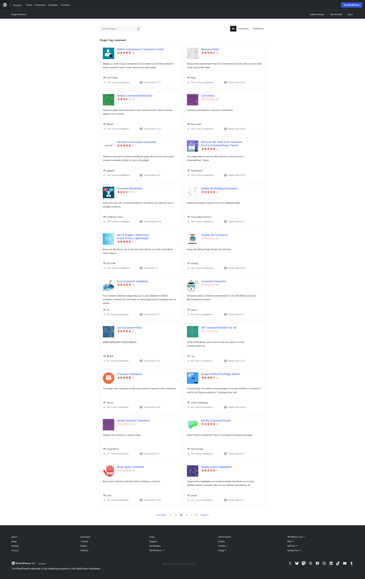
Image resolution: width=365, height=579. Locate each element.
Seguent (205, 515)
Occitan (42, 563)
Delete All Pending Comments (219, 188)
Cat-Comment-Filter (129, 327)
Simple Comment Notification (135, 95)
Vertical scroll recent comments (136, 142)
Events (221, 541)
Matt (290, 541)
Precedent (161, 515)
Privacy (14, 550)
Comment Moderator (130, 188)
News (14, 541)
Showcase (85, 537)
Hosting (15, 546)
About (14, 537)
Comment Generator (213, 281)
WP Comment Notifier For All (218, 327)
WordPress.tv (157, 550)
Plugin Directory (19, 14)
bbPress (292, 546)
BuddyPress (294, 550)
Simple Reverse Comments (133, 420)
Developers (155, 546)
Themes (84, 541)
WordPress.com (296, 537)
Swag (222, 550)
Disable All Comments (214, 234)
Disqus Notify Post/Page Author (220, 374)
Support (153, 541)
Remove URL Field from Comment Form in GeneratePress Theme (221, 144)
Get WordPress (351, 5)
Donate (223, 546)
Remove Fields (210, 49)
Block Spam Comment (130, 466)
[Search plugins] (138, 29)
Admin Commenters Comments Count (140, 49)
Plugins (83, 546)
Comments (208, 95)
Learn (152, 537)
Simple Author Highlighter (216, 466)
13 (196, 514)
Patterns (84, 550)
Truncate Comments (129, 374)
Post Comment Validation (132, 281)
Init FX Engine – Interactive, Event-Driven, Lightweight (133, 236)
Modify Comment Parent (216, 420)
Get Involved (224, 537)
